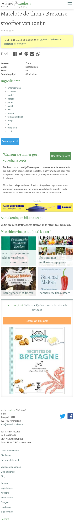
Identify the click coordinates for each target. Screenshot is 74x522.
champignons (14, 87)
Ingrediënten (7, 488)
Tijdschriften (7, 511)
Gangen (4, 502)
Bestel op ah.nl (10, 141)
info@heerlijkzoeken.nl (12, 424)
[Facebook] (15, 53)
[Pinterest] (26, 53)
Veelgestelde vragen (11, 466)
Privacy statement (10, 460)
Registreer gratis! (60, 156)
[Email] (32, 53)
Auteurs (4, 483)
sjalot (10, 105)
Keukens (5, 492)
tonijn (10, 120)
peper (10, 102)
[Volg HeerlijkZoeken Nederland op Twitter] (62, 416)
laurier (11, 95)
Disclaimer (6, 455)
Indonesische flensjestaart (54, 293)
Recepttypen (7, 497)
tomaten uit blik (15, 116)
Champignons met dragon (17, 293)
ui (8, 124)
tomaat (11, 113)
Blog (3, 476)
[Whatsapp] (38, 53)
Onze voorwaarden (10, 450)
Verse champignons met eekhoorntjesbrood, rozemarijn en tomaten (16, 257)
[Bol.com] (37, 210)
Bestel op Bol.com (37, 321)
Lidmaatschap (8, 471)
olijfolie (11, 98)
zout (10, 131)
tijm (9, 109)
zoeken (18, 3)
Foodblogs (6, 507)
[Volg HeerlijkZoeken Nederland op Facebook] (70, 416)
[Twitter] (21, 53)
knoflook (12, 91)
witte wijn (12, 127)
